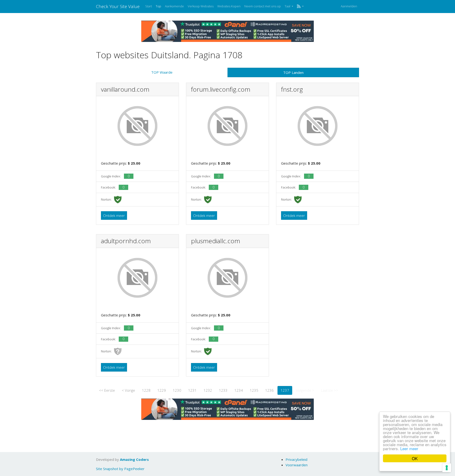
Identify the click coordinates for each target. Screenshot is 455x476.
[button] (300, 6)
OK (415, 458)
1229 (161, 390)
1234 (238, 390)
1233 (223, 390)
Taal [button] (288, 6)
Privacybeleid (296, 459)
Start (148, 6)
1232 (208, 390)
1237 (285, 390)
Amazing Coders (134, 459)
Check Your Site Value (118, 6)
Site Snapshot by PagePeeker (120, 468)
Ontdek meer (114, 215)
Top (158, 6)
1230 (177, 390)
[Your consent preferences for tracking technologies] (446, 467)
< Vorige (128, 390)
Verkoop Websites (201, 6)
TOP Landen (293, 72)
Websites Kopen (229, 6)
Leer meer (409, 448)
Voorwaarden (297, 465)
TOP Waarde (162, 72)
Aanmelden (349, 6)
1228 (146, 390)
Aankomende (174, 6)
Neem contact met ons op (262, 6)
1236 (269, 390)
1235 (254, 390)
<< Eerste (107, 390)
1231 (192, 390)
